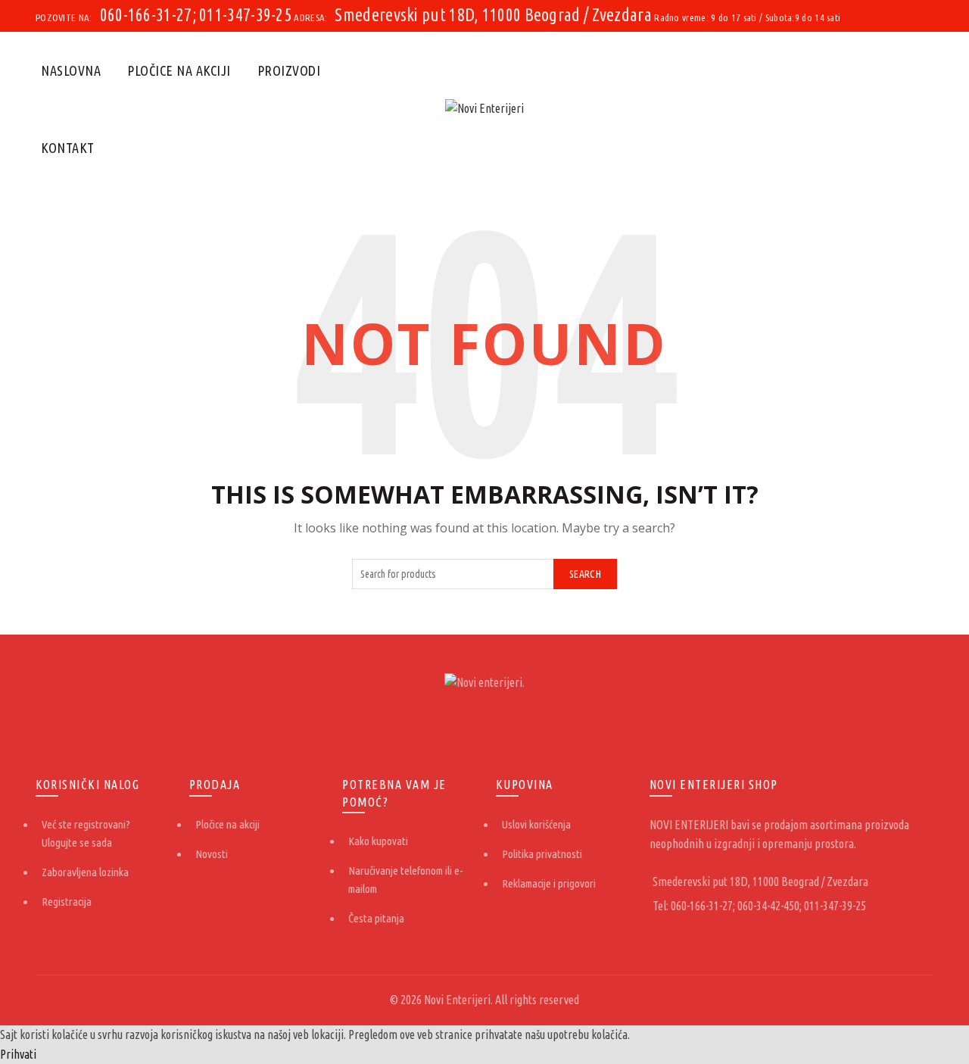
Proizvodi (289, 70)
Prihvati (18, 1054)
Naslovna (71, 70)
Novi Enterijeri (457, 999)
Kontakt (68, 147)
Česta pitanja (376, 918)
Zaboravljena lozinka (85, 872)
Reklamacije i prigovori (549, 883)
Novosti (211, 853)
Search (585, 574)
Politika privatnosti (542, 853)
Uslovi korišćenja (536, 824)
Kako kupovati (378, 841)
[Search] (921, 109)
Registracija (67, 901)
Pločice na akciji (179, 70)
